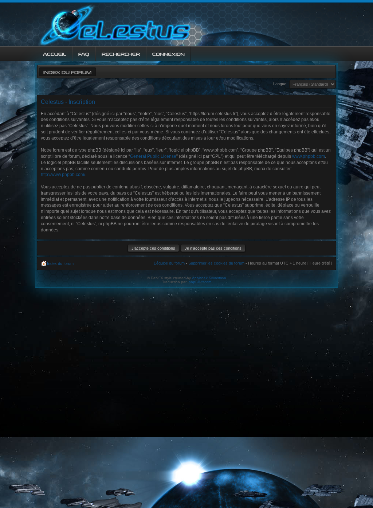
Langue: (280, 84)
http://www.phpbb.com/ (63, 174)
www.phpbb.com (308, 156)
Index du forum (67, 71)
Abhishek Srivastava (209, 278)
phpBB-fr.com (200, 282)
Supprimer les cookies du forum (216, 263)
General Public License (153, 156)
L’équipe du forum (169, 263)
